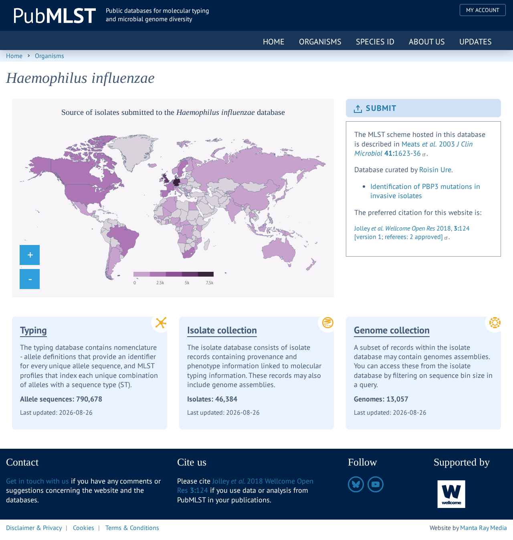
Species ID (375, 41)
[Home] (55, 15)
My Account (482, 10)
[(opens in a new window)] (452, 493)
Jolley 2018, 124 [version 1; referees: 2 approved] (412, 232)
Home (274, 41)
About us (427, 41)
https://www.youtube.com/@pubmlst (376, 484)
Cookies (83, 528)
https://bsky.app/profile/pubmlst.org (356, 484)
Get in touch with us (37, 481)
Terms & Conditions (132, 528)
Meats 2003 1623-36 (413, 148)
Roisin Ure (435, 169)
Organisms (320, 41)
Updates (475, 41)
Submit (381, 108)
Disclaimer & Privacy (34, 528)
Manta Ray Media (483, 528)
